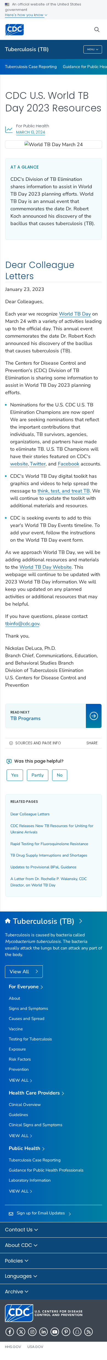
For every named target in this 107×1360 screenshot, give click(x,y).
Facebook (68, 464)
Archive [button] (14, 1291)
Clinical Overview (25, 1104)
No (60, 775)
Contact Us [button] (19, 1229)
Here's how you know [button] (24, 14)
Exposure (17, 1049)
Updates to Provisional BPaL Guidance (43, 867)
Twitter (37, 464)
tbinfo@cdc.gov (22, 623)
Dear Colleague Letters (30, 814)
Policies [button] (14, 1260)
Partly (38, 775)
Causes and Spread (26, 1018)
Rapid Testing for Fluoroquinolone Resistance (49, 843)
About (14, 998)
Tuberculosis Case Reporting (31, 66)
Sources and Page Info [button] (38, 743)
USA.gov (35, 1346)
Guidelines (18, 1114)
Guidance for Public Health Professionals (46, 1170)
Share (92, 743)
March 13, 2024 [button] (30, 132)
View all (19, 1080)
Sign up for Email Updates (41, 1213)
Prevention (19, 1069)
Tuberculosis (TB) (27, 49)
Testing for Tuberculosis (30, 1039)
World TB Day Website (45, 567)
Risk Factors (20, 1059)
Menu (91, 49)
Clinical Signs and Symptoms (35, 1125)
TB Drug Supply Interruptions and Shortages (48, 855)
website (19, 464)
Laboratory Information (30, 1180)
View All (20, 971)
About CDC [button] (19, 1245)
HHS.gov (13, 1346)
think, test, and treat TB (64, 491)
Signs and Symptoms (28, 1008)
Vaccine (16, 1029)
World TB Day (75, 314)
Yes (14, 775)
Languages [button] (19, 1276)
